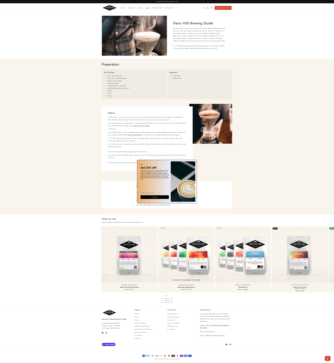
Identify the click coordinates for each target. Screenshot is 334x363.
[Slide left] (163, 296)
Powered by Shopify (175, 359)
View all (167, 300)
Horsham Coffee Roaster (164, 359)
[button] (123, 8)
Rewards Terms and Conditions (143, 329)
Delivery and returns (140, 323)
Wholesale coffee (172, 314)
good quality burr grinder (141, 126)
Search (136, 314)
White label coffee (172, 326)
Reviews (137, 317)
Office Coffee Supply (173, 317)
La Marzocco (171, 320)
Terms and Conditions (141, 332)
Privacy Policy (138, 335)
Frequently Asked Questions (142, 326)
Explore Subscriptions (223, 8)
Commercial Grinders (173, 323)
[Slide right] (171, 296)
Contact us (137, 338)
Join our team (171, 329)
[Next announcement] (232, 1)
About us (137, 320)
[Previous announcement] (102, 1)
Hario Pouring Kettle (134, 135)
